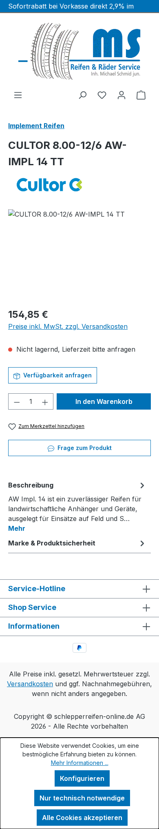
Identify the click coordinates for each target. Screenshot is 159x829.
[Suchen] (82, 94)
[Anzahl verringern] (16, 401)
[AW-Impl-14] (79, 255)
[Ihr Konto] (121, 94)
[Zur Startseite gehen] (79, 51)
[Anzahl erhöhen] (45, 401)
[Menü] (18, 94)
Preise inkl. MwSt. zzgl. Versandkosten (68, 326)
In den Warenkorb (103, 401)
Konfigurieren (82, 778)
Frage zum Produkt (84, 447)
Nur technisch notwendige (82, 798)
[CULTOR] (79, 184)
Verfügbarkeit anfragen (57, 375)
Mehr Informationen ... (79, 762)
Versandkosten (30, 684)
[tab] (77, 506)
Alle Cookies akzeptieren (82, 817)
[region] (79, 255)
